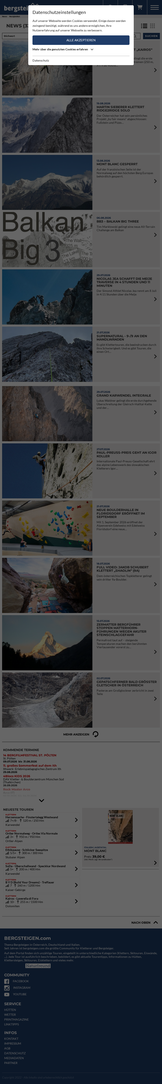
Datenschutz (40, 60)
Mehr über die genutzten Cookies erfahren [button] (60, 49)
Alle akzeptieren (81, 40)
